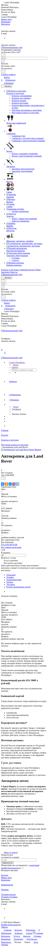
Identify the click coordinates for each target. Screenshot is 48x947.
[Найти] (3, 71)
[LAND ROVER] (9, 544)
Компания (5, 880)
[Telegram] (17, 484)
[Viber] (13, 484)
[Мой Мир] (10, 484)
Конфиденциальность (11, 925)
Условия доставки (9, 897)
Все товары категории (11, 547)
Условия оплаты (8, 894)
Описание (11, 575)
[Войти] (2, 347)
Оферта (4, 927)
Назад (16, 365)
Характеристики (13, 580)
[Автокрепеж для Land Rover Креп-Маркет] (21, 449)
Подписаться (7, 863)
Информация (7, 885)
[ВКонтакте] (2, 484)
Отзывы (10, 577)
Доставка (10, 584)
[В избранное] (3, 478)
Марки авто (6, 877)
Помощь (5, 890)
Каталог (4, 875)
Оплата (9, 582)
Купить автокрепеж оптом (18, 587)
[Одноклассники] (6, 484)
